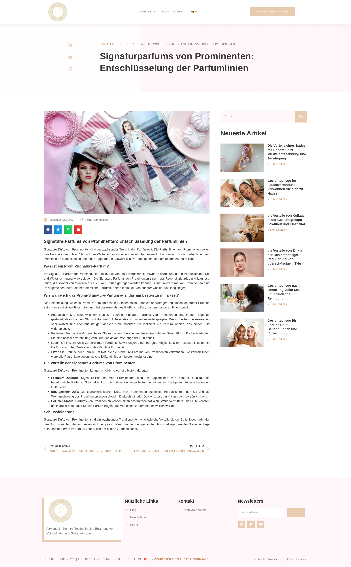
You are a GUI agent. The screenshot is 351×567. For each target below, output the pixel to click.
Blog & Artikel (173, 11)
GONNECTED (162, 559)
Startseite (147, 11)
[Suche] (301, 117)
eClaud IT (182, 559)
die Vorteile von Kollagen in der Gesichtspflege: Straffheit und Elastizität (287, 220)
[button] (48, 229)
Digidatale (200, 559)
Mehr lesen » (277, 164)
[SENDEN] (296, 512)
